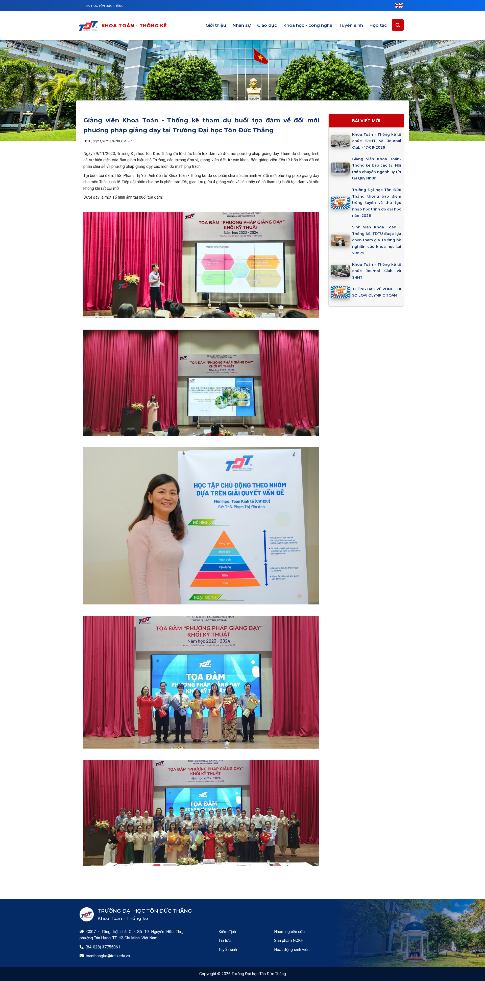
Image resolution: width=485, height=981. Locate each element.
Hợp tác (378, 25)
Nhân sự (241, 25)
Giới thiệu (216, 25)
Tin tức (225, 940)
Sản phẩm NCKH (288, 940)
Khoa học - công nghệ (307, 25)
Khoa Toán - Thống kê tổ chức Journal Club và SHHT (376, 271)
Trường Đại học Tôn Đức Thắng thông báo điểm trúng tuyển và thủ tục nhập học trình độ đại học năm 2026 (376, 203)
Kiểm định (227, 931)
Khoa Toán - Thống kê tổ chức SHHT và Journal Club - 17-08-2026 (376, 141)
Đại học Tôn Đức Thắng (104, 6)
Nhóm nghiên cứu (289, 931)
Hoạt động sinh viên (291, 949)
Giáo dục (267, 25)
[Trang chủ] (90, 26)
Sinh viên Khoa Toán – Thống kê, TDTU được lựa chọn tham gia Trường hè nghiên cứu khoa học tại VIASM (376, 240)
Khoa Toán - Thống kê (134, 26)
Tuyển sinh (351, 25)
